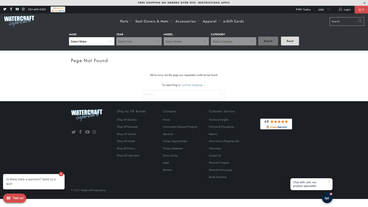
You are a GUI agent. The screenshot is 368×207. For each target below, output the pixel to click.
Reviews (167, 170)
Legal (166, 162)
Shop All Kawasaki (127, 127)
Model (168, 34)
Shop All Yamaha (126, 134)
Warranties (215, 148)
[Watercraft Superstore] (19, 21)
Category (218, 34)
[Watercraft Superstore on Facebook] (10, 9)
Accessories (186, 21)
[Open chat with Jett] (327, 197)
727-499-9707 (37, 9)
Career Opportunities (175, 141)
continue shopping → (193, 85)
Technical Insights (219, 120)
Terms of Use (170, 155)
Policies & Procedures (221, 127)
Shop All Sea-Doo (127, 120)
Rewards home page (220, 170)
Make (72, 34)
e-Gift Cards (233, 21)
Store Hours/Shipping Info (224, 141)
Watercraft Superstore (93, 190)
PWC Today (303, 9)
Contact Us (215, 155)
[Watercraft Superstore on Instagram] (23, 9)
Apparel (210, 21)
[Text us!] (14, 199)
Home (166, 120)
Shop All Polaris (126, 148)
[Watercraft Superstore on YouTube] (17, 9)
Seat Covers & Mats (152, 21)
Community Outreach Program (180, 127)
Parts (125, 21)
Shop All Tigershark (128, 155)
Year (119, 34)
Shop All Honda (126, 141)
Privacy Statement (173, 148)
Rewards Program (219, 162)
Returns (213, 134)
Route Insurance (218, 177)
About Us (168, 134)
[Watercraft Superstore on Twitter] (4, 9)
